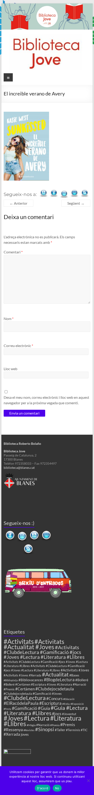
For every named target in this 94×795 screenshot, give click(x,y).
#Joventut (69, 714)
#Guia (44, 708)
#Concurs (54, 698)
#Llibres (15, 723)
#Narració (43, 725)
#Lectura (37, 718)
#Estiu (66, 703)
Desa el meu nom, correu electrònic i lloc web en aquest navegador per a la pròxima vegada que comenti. (46, 400)
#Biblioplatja (11, 680)
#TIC (84, 730)
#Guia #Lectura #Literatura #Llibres (46, 710)
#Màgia (31, 725)
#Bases (74, 675)
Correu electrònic (18, 345)
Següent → (75, 203)
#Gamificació (24, 708)
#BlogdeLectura (59, 679)
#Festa (7, 708)
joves (25, 734)
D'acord (42, 788)
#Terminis (73, 730)
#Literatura (65, 718)
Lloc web (10, 368)
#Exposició (77, 703)
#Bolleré (81, 680)
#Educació (68, 698)
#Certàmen (25, 688)
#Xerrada (12, 734)
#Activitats (19, 641)
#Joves (13, 718)
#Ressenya (13, 729)
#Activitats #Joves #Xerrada (22, 675)
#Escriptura (50, 703)
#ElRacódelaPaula (21, 703)
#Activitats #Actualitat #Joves (34, 644)
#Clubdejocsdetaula (54, 688)
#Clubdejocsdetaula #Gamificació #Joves (33, 693)
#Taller (60, 730)
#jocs (56, 713)
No (57, 788)
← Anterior (18, 203)
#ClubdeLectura (25, 697)
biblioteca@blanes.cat (19, 467)
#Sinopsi (44, 729)
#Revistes (29, 730)
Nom (8, 318)
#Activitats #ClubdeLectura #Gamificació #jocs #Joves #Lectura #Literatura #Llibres (44, 652)
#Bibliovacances (30, 680)
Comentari (13, 252)
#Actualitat (55, 674)
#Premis (67, 724)
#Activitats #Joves (75, 670)
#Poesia (55, 725)
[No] (88, 780)
